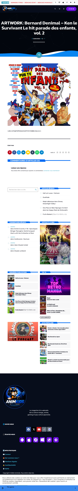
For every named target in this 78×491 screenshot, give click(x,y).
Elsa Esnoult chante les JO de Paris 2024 (57, 344)
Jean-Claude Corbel (21, 245)
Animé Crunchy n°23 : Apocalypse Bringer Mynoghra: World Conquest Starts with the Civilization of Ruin (23, 231)
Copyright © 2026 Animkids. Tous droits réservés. (18, 473)
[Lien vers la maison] (9, 9)
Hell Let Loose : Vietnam (51, 193)
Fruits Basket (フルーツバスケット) (54, 214)
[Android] (70, 2)
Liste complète (45, 317)
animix (12, 226)
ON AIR (71, 9)
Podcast (12, 331)
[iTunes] (63, 2)
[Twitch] (59, 2)
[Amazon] (74, 2)
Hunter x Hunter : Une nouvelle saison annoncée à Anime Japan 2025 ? (54, 255)
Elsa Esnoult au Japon (54, 337)
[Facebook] (67, 2)
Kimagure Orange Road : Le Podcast (22, 335)
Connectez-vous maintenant (51, 170)
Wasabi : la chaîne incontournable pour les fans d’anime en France (58, 360)
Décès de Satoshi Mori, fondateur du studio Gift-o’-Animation (58, 352)
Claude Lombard (20, 251)
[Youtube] (39, 429)
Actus (44, 250)
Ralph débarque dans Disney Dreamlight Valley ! (23, 294)
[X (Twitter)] (55, 2)
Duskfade (46, 197)
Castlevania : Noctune (21, 239)
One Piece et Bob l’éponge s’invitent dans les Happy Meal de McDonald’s (25, 302)
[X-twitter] (33, 429)
